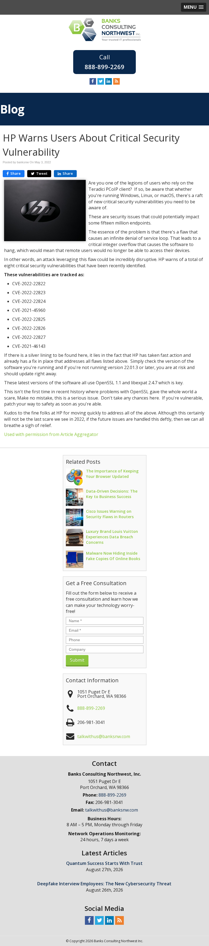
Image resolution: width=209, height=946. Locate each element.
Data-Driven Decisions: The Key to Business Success (111, 494)
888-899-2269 (104, 67)
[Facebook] (93, 81)
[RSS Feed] (116, 81)
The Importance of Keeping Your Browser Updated (112, 473)
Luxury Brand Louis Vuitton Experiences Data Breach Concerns (112, 537)
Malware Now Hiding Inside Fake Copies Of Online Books (113, 556)
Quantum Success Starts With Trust (104, 863)
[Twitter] (100, 81)
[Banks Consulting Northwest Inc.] (105, 29)
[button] (193, 7)
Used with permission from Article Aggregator (51, 434)
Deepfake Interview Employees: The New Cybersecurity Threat (104, 884)
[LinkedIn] (108, 81)
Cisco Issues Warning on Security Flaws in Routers (110, 514)
